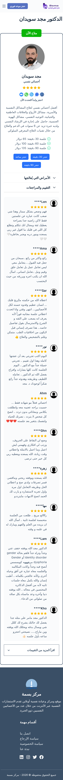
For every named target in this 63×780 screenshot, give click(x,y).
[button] (31, 177)
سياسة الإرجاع (29, 738)
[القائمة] (4, 6)
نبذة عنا (24, 749)
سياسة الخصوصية (31, 743)
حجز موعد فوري (17, 6)
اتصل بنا (25, 733)
